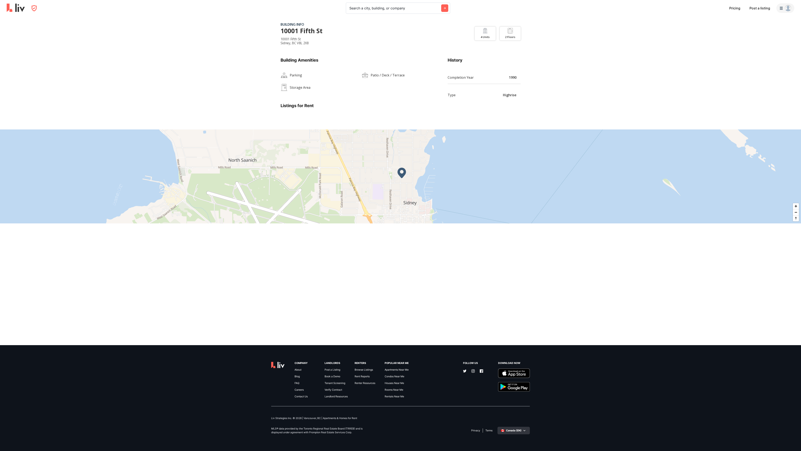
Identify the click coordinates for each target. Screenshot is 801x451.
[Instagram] (473, 371)
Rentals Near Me (394, 396)
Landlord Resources (336, 396)
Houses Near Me (394, 383)
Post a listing (759, 8)
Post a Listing (332, 370)
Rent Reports (362, 376)
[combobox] (349, 8)
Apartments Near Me (397, 370)
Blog (297, 376)
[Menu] (785, 8)
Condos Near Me (394, 376)
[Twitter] (464, 371)
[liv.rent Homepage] (16, 8)
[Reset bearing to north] (796, 218)
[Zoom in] (796, 206)
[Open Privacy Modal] (34, 8)
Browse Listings (364, 370)
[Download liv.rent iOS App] (514, 373)
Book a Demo (332, 376)
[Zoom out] (796, 212)
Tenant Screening (335, 383)
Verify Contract (333, 390)
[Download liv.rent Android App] (514, 386)
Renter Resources (365, 383)
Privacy (475, 430)
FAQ (297, 383)
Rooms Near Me (394, 390)
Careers (299, 390)
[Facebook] (481, 371)
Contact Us (301, 396)
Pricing (734, 8)
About (298, 370)
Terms (488, 430)
